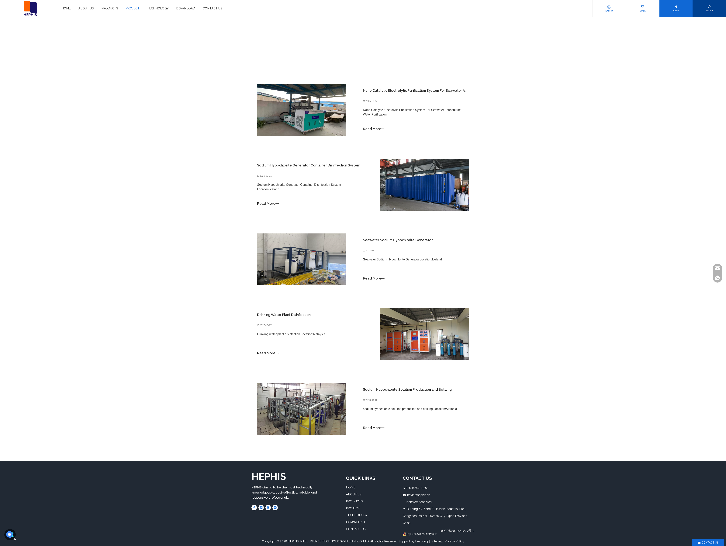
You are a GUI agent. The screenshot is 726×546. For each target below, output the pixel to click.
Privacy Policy (454, 541)
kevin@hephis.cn (418, 495)
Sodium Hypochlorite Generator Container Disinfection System (308, 165)
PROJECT (353, 508)
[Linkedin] (261, 507)
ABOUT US (353, 494)
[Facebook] (254, 507)
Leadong (421, 541)
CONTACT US (356, 529)
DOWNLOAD (355, 522)
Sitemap (437, 541)
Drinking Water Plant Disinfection (284, 315)
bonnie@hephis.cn (419, 502)
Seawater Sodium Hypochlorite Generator (398, 240)
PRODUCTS (354, 501)
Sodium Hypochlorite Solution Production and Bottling (407, 389)
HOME (350, 487)
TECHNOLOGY (357, 515)
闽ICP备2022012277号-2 (457, 531)
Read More (372, 129)
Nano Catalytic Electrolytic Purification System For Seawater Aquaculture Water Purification (438, 90)
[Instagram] (275, 507)
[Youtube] (268, 507)
